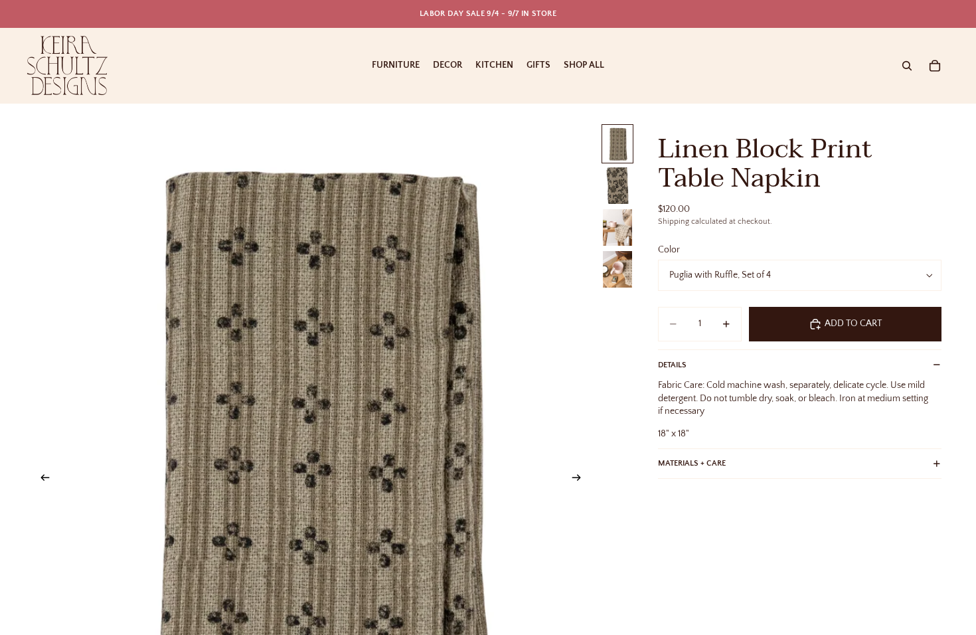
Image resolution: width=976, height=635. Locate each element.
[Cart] (934, 65)
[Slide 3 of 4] (617, 227)
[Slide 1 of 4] (617, 144)
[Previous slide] (41, 479)
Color (669, 249)
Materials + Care (692, 463)
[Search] (907, 65)
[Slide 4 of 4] (617, 269)
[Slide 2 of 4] (617, 185)
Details (672, 365)
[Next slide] (581, 479)
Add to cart (853, 323)
